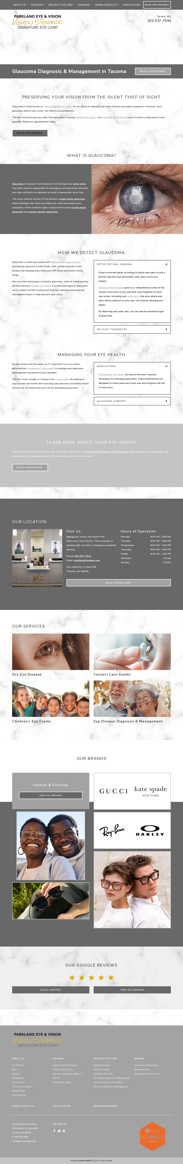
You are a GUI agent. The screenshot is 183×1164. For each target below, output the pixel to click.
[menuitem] (20, 5)
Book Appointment (157, 4)
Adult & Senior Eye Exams (65, 1065)
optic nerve (79, 183)
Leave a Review (50, 989)
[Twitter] (59, 1130)
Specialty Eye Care (60, 4)
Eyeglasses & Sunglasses (146, 1065)
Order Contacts (106, 4)
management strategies (40, 368)
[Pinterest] (63, 1130)
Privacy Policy (18, 1082)
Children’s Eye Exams (63, 1069)
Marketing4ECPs (86, 1161)
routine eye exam (40, 285)
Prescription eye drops (111, 374)
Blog (14, 1069)
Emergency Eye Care (103, 1073)
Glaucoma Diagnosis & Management (111, 1086)
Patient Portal (18, 1091)
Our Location (131, 4)
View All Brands (50, 795)
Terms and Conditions (22, 1086)
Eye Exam (37, 4)
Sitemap (16, 1073)
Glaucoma (17, 183)
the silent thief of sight (58, 106)
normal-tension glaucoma (43, 211)
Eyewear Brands (142, 1069)
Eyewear (83, 4)
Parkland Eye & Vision (114, 117)
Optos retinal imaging (111, 287)
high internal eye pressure (66, 262)
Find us (70, 536)
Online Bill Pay (19, 1095)
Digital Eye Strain (102, 1065)
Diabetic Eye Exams (62, 1082)
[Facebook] (54, 1130)
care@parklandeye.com (87, 560)
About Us (19, 4)
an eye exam (62, 379)
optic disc (132, 296)
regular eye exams (85, 117)
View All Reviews (132, 989)
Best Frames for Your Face (146, 1073)
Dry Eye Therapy (101, 1069)
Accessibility (18, 1078)
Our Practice (18, 1065)
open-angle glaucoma (72, 199)
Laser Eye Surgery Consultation (108, 1082)
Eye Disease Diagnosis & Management (107, 451)
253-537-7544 (159, 20)
